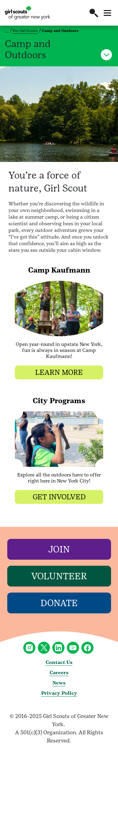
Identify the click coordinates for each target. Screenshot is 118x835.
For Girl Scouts (25, 31)
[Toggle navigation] (107, 12)
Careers (59, 672)
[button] (93, 12)
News (59, 683)
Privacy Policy (59, 693)
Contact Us (59, 662)
